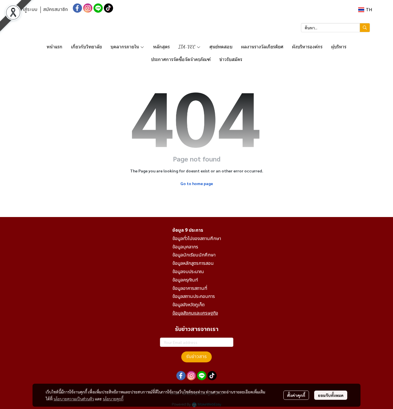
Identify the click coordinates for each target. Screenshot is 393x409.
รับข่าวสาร (196, 357)
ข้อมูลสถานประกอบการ (193, 296)
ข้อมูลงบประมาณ (188, 271)
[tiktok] (108, 8)
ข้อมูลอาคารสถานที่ (189, 288)
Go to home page (196, 183)
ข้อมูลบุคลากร (185, 247)
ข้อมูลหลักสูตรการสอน (193, 263)
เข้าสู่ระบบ (27, 10)
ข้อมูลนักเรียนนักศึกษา (193, 255)
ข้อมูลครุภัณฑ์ (185, 280)
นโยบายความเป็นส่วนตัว (74, 398)
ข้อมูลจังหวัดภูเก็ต (188, 304)
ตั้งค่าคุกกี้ (296, 395)
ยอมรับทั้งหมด (331, 395)
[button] (365, 9)
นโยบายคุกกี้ (113, 398)
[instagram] (87, 8)
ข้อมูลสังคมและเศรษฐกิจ (195, 313)
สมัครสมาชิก (55, 10)
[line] (98, 8)
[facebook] (77, 8)
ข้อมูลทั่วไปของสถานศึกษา (196, 238)
